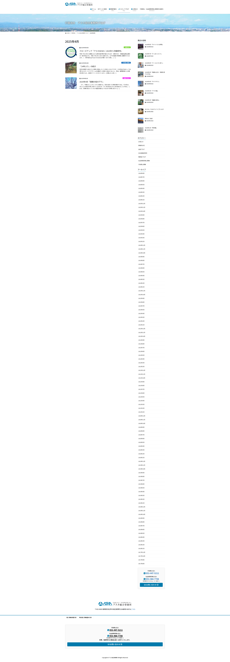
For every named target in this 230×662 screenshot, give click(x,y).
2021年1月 (141, 412)
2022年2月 (141, 366)
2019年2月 (141, 499)
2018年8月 (141, 522)
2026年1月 (141, 200)
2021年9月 (141, 382)
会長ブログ (127, 78)
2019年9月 (141, 473)
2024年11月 (141, 249)
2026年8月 (141, 173)
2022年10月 (141, 336)
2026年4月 (141, 188)
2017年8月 (141, 563)
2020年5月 (141, 442)
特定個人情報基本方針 (85, 617)
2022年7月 (141, 347)
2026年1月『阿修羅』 (151, 128)
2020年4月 (141, 446)
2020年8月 (141, 431)
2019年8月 (141, 476)
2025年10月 (141, 211)
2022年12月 (141, 328)
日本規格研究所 (142, 153)
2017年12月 (141, 552)
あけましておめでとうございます (154, 109)
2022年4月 (141, 359)
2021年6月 (141, 393)
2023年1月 (141, 325)
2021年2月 (141, 408)
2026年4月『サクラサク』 (152, 81)
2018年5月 (141, 533)
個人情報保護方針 (71, 617)
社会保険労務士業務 (144, 161)
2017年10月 (141, 556)
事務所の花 (141, 145)
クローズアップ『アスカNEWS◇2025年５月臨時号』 (101, 51)
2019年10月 (141, 469)
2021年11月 (141, 374)
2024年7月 (141, 264)
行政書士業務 (126, 63)
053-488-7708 (152, 578)
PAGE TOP (223, 640)
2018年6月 (141, 529)
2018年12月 (141, 507)
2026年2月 (141, 196)
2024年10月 (141, 253)
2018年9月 (141, 518)
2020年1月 (141, 457)
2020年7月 (141, 435)
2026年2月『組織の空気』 (152, 100)
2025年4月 (141, 234)
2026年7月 (141, 177)
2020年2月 (141, 454)
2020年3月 (141, 450)
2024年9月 (141, 257)
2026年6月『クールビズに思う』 (154, 63)
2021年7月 (141, 389)
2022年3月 (141, 363)
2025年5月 (141, 230)
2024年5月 (141, 272)
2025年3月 (141, 238)
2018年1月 (141, 548)
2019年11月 (141, 465)
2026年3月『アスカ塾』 (152, 91)
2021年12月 (141, 370)
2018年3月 (141, 541)
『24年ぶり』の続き (88, 66)
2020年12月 (141, 416)
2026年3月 (141, 192)
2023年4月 (141, 313)
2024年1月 (141, 287)
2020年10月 (141, 423)
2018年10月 (141, 514)
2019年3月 (141, 495)
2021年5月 (141, 397)
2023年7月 (141, 306)
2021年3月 (141, 404)
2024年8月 (141, 260)
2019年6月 (141, 484)
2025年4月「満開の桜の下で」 (92, 81)
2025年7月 (141, 222)
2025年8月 (141, 219)
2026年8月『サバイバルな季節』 (154, 44)
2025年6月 (141, 226)
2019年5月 (141, 488)
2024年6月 (141, 268)
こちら (133, 609)
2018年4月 (141, 537)
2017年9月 (141, 560)
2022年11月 (141, 332)
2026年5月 (141, 184)
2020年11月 (141, 420)
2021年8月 (141, 385)
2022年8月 (141, 344)
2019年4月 (141, 491)
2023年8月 (141, 302)
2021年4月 (141, 401)
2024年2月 (141, 283)
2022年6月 (141, 351)
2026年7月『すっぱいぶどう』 (153, 54)
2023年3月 (141, 317)
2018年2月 (141, 545)
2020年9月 (141, 427)
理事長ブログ (142, 157)
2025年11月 (141, 207)
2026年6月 (141, 181)
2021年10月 (141, 378)
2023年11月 (141, 291)
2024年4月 (141, 275)
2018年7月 (141, 526)
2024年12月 (141, 245)
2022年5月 (141, 355)
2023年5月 (141, 310)
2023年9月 (141, 298)
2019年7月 (141, 480)
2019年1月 (141, 503)
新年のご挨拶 (148, 118)
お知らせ (127, 47)
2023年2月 (141, 321)
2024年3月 (141, 279)
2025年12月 (141, 203)
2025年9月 (141, 215)
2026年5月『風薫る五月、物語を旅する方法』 (155, 73)
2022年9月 (141, 340)
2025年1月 (141, 241)
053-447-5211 (152, 573)
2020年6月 (141, 438)
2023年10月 (141, 294)
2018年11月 (141, 510)
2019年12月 (141, 461)
